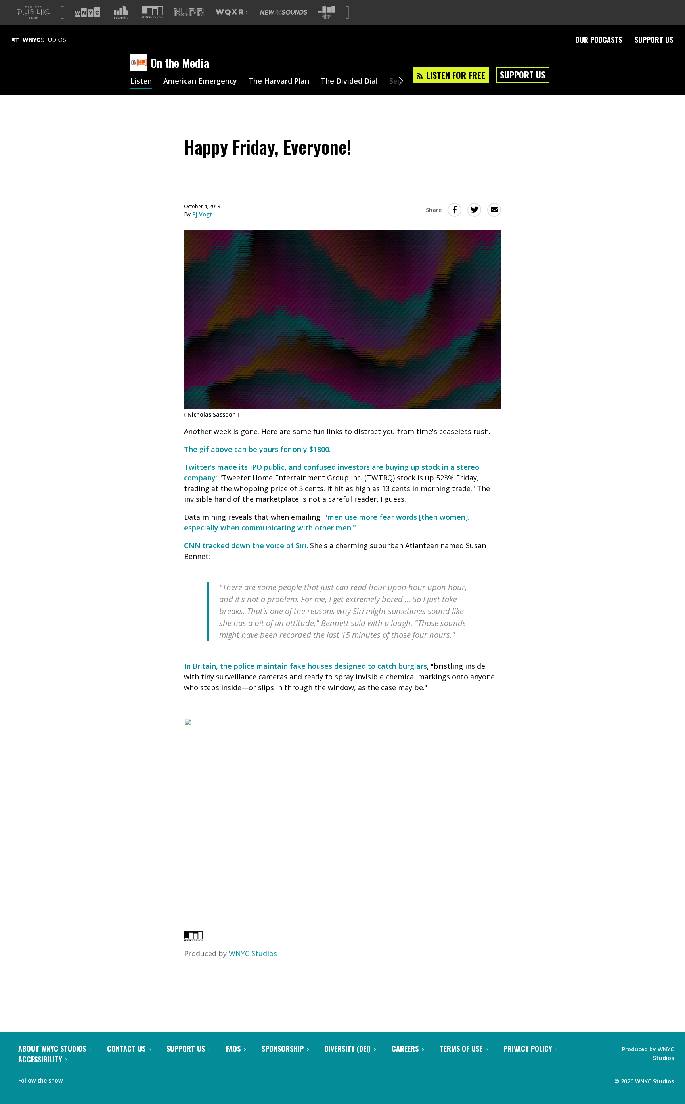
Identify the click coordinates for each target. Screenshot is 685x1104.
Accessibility (40, 1059)
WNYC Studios (253, 953)
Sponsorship (283, 1048)
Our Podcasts (598, 39)
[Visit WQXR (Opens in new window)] (232, 12)
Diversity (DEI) (348, 1048)
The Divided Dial (349, 81)
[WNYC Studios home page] (49, 39)
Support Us (654, 39)
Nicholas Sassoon (212, 414)
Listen (141, 81)
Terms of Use (461, 1048)
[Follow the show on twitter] (89, 1079)
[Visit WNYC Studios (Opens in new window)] (152, 12)
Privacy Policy (527, 1048)
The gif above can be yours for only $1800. (257, 449)
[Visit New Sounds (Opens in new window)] (283, 12)
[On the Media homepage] (140, 63)
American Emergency (200, 81)
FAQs (233, 1048)
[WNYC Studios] (193, 938)
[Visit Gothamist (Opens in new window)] (121, 12)
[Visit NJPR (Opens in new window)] (189, 12)
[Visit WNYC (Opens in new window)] (87, 12)
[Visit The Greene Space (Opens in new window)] (326, 12)
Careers (405, 1048)
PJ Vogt (202, 214)
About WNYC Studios (52, 1048)
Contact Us (126, 1048)
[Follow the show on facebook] (74, 1079)
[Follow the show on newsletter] (104, 1079)
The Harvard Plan (279, 81)
